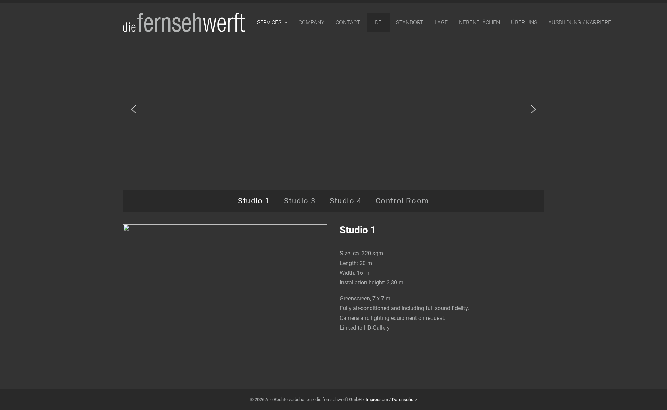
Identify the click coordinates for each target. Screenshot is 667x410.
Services (269, 22)
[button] (133, 109)
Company (311, 22)
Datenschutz (404, 399)
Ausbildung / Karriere (579, 22)
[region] (333, 109)
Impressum (376, 399)
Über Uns (524, 22)
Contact (348, 22)
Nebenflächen (479, 22)
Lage (441, 22)
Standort (409, 22)
